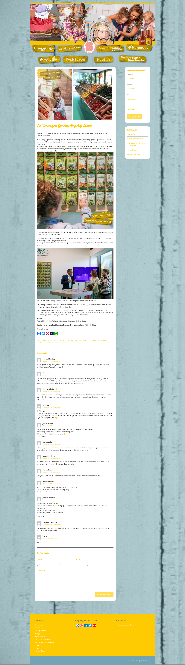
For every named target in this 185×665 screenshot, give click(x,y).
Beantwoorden (57, 361)
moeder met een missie (57, 342)
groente (77, 340)
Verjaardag (130, 105)
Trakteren (38, 645)
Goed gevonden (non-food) (44, 642)
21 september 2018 (48, 458)
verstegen (67, 342)
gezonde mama (70, 340)
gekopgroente (55, 340)
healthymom (96, 340)
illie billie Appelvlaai (133, 154)
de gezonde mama (45, 340)
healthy (82, 340)
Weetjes (37, 634)
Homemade (39, 625)
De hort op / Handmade (43, 639)
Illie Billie (103, 340)
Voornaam (129, 84)
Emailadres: (130, 74)
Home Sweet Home (41, 636)
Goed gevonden (40, 631)
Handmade (38, 628)
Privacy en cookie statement (125, 625)
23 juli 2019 (46, 538)
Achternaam (130, 95)
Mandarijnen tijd (132, 150)
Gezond (62, 340)
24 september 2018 (48, 500)
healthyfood (88, 340)
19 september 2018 (48, 361)
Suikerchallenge (40, 651)
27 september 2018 (48, 524)
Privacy (37, 648)
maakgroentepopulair (43, 342)
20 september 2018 (48, 391)
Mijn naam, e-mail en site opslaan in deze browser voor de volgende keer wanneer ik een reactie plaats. (65, 565)
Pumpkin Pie (131, 134)
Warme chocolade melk (135, 139)
